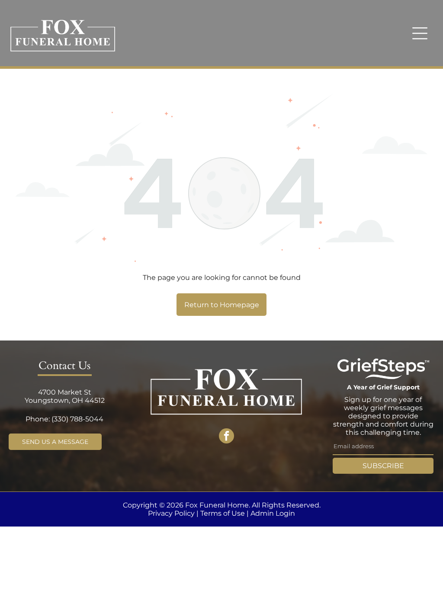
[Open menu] (419, 33)
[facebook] (226, 437)
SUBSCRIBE (383, 466)
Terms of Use (222, 513)
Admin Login (272, 513)
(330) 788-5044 (77, 419)
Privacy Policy (171, 513)
